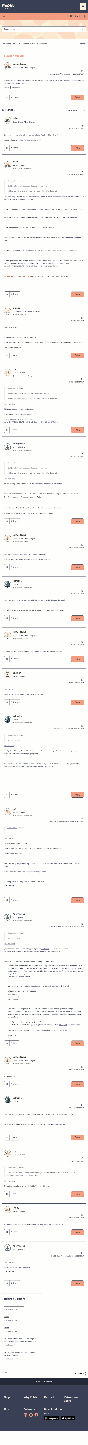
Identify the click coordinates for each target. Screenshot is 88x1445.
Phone (6, 1317)
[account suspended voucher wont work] (80, 111)
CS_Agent (45, 949)
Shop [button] (6, 1397)
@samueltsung (12, 181)
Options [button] (82, 44)
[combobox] (44, 29)
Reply (77, 97)
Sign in (78, 16)
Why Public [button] (31, 1397)
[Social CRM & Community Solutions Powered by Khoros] (80, 1373)
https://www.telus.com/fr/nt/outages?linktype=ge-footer (25, 872)
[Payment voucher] (84, 111)
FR (71, 16)
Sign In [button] (7, 1409)
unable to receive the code (14, 1306)
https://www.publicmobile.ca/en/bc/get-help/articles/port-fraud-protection (49, 250)
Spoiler (10, 886)
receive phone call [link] (39, 44)
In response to (23, 168)
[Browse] (5, 16)
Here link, (47, 971)
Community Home (9, 44)
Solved (6, 1328)
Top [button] (5, 1372)
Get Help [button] (49, 1397)
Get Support (24, 44)
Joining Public (16, 87)
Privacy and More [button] (71, 1399)
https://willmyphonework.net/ (30, 140)
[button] (7, 97)
